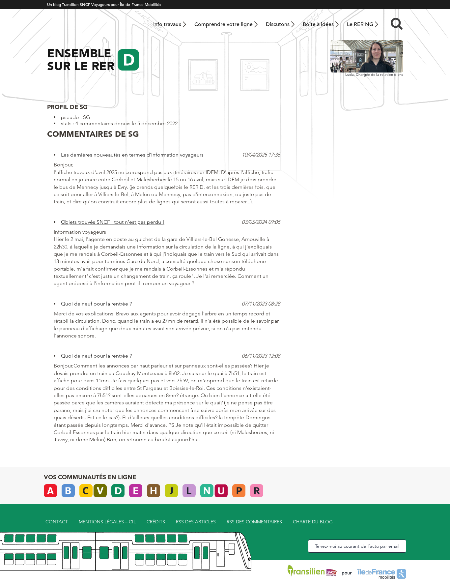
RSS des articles (196, 522)
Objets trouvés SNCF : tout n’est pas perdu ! (112, 222)
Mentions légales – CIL (107, 522)
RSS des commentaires (254, 522)
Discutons (278, 24)
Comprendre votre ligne (223, 24)
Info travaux (167, 24)
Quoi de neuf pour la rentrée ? (96, 304)
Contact (56, 522)
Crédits (156, 522)
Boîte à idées (318, 24)
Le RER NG (360, 24)
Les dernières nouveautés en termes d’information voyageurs (132, 155)
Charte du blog (313, 522)
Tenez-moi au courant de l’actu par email (357, 546)
